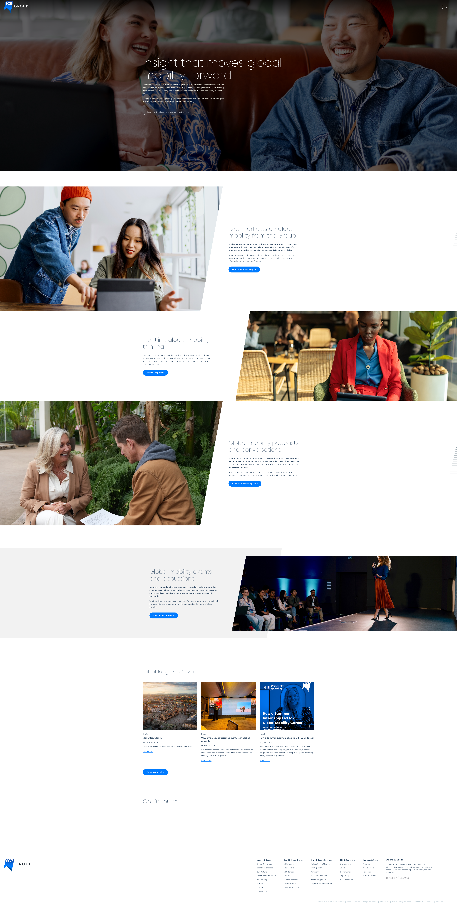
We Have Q (262, 880)
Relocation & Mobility (320, 864)
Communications (319, 876)
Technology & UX (318, 880)
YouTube (449, 902)
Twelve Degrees (291, 880)
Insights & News (370, 860)
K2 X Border (289, 872)
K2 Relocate (289, 864)
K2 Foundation (346, 880)
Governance (346, 872)
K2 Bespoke (289, 868)
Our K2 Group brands (293, 860)
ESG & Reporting (347, 860)
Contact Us (262, 891)
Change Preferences (370, 902)
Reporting (344, 876)
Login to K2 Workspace (321, 883)
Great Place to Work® (266, 876)
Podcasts (367, 872)
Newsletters (368, 868)
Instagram (440, 902)
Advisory (315, 872)
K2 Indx (287, 876)
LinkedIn (428, 902)
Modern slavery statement (402, 902)
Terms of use (385, 902)
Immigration (316, 868)
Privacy (349, 902)
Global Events (369, 876)
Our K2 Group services (321, 860)
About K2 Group (264, 860)
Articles (366, 864)
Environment (345, 864)
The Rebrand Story (292, 887)
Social (343, 868)
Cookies (357, 902)
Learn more (148, 751)
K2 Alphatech (290, 883)
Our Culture (262, 872)
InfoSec (260, 883)
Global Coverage (264, 864)
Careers (260, 887)
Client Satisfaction (265, 868)
